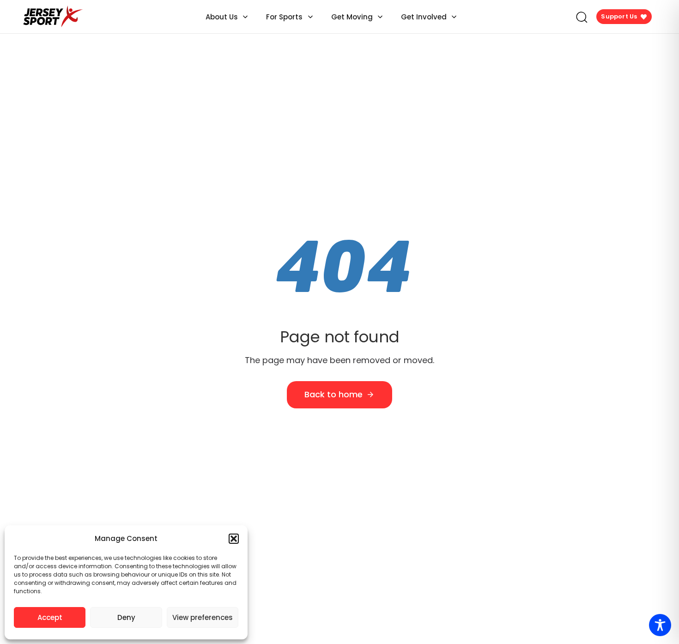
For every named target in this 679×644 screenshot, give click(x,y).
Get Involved (424, 17)
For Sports (284, 17)
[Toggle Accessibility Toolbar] (660, 625)
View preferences (202, 617)
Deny (126, 617)
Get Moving (352, 17)
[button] (233, 538)
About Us (222, 17)
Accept (49, 617)
